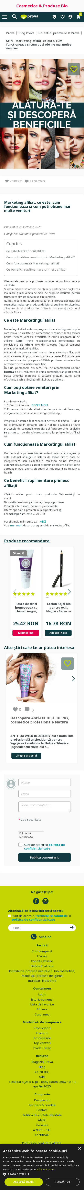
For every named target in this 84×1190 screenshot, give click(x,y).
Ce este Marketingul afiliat (25, 251)
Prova (10, 33)
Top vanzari (42, 1043)
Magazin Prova (42, 1062)
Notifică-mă (25, 633)
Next (69, 592)
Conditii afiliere (42, 961)
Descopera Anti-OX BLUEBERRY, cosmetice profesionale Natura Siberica (39, 720)
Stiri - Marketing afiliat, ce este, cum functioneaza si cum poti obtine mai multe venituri (38, 44)
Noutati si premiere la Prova (59, 33)
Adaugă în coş (58, 633)
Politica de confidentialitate (42, 1115)
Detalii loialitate (42, 966)
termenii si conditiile (52, 916)
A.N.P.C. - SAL (42, 1130)
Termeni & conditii (42, 1105)
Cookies (42, 1125)
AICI (43, 521)
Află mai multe (45, 1169)
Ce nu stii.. (42, 1072)
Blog (42, 1067)
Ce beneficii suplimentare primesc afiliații (36, 269)
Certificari (42, 1135)
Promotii (42, 1033)
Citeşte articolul (26, 755)
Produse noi (42, 1038)
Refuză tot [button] (62, 1182)
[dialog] (42, 1167)
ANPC (42, 1120)
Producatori (42, 1028)
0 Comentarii (37, 181)
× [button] (79, 1148)
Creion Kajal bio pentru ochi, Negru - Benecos (58, 607)
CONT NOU (40, 405)
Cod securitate (30, 820)
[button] (42, 1174)
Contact (42, 1110)
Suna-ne (45, 937)
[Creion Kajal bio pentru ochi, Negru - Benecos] (58, 569)
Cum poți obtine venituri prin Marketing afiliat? (40, 257)
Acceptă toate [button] (23, 1182)
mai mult (16, 525)
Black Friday (42, 1048)
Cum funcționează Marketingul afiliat (32, 263)
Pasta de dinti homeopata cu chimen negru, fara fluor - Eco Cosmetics (26, 607)
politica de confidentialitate (44, 846)
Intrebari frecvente (42, 980)
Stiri (42, 1077)
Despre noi (42, 1100)
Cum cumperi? (42, 951)
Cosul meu (42, 1014)
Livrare (42, 956)
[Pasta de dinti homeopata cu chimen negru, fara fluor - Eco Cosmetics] (25, 569)
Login (42, 994)
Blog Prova (26, 33)
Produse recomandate (27, 541)
